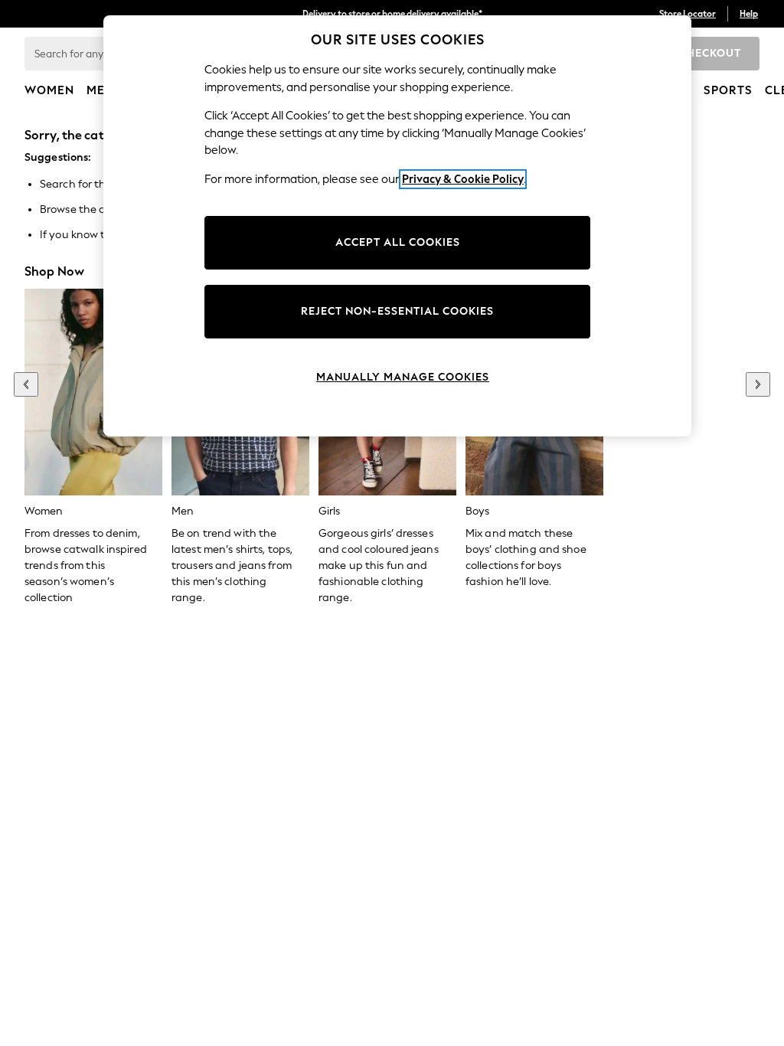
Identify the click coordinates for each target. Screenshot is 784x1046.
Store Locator (687, 13)
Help (749, 13)
